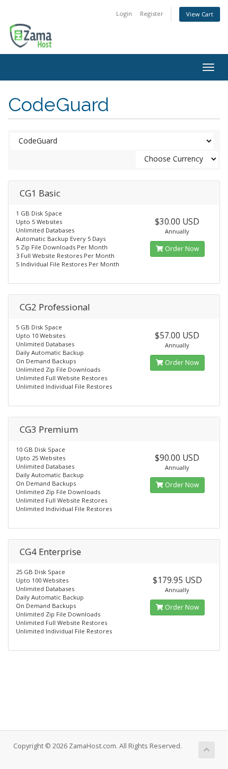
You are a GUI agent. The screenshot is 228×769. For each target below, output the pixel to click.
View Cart (199, 14)
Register (151, 13)
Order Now (181, 248)
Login (124, 13)
